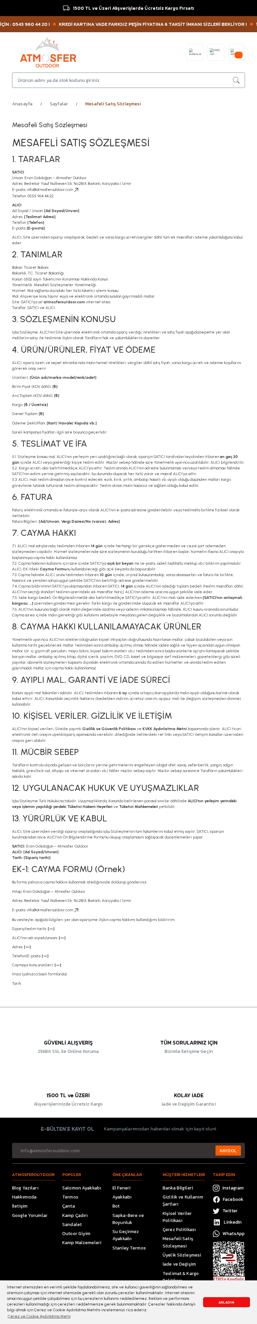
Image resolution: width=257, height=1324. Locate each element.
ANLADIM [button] (227, 1302)
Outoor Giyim (76, 1233)
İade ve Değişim (179, 1264)
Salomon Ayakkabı (81, 1187)
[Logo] (48, 52)
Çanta (68, 1206)
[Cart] (237, 52)
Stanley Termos (129, 1247)
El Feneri (121, 1187)
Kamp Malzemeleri (81, 1242)
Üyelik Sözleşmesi (182, 1255)
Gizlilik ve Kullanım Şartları (183, 1200)
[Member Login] (216, 52)
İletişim (19, 1206)
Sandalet (72, 1224)
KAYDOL (228, 1150)
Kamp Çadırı (75, 1215)
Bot (115, 1206)
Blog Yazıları (25, 1187)
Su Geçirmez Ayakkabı (125, 1235)
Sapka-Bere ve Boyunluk (128, 1219)
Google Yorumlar (30, 1215)
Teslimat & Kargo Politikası (181, 1277)
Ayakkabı (122, 1196)
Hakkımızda (24, 1196)
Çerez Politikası (179, 1229)
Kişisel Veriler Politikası (177, 1217)
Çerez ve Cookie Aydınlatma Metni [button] (39, 1316)
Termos (70, 1196)
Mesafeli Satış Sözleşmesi (178, 1242)
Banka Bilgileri (178, 1187)
